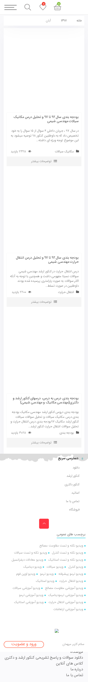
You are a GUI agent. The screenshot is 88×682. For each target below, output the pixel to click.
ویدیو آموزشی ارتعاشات (68, 609)
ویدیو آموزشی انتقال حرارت (65, 602)
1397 (63, 20)
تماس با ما (72, 501)
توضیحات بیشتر (41, 161)
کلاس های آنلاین (69, 663)
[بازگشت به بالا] (44, 524)
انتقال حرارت (66, 292)
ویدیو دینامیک (32, 566)
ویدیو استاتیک (45, 581)
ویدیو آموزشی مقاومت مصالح (64, 588)
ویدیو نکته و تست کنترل (67, 552)
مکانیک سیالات (64, 151)
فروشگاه (74, 509)
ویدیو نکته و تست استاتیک (65, 559)
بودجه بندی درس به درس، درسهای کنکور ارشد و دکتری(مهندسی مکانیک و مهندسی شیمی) (46, 400)
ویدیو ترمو (47, 573)
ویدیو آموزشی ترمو (31, 595)
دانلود (76, 467)
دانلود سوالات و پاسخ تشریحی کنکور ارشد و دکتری (44, 657)
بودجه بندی (66, 432)
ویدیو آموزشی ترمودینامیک (65, 595)
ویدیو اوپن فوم (25, 573)
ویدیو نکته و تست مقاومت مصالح (61, 545)
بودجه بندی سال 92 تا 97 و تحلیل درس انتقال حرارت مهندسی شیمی (47, 259)
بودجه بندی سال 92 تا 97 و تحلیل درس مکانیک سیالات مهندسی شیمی (46, 119)
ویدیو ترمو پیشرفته (70, 573)
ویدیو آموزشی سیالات (26, 588)
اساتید (75, 492)
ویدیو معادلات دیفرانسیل (27, 559)
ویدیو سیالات (54, 566)
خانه (79, 20)
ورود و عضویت (23, 644)
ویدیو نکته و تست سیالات (30, 552)
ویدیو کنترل (75, 566)
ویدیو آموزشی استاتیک (29, 602)
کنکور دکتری (72, 484)
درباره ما (76, 669)
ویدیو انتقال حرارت (71, 581)
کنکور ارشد (72, 476)
